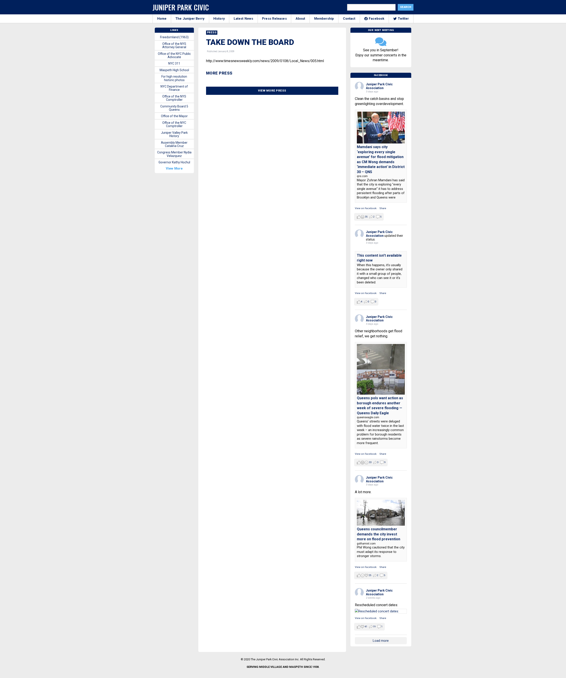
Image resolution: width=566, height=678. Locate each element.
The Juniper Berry (190, 19)
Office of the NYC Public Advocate (174, 55)
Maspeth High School (174, 70)
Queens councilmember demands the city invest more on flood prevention (378, 534)
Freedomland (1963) (174, 37)
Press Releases (274, 19)
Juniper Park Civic (181, 7)
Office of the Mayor (174, 116)
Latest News (243, 19)
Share (382, 208)
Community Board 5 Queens (174, 108)
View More (174, 168)
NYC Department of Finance (174, 88)
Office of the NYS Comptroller (174, 98)
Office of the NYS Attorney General (174, 45)
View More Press (272, 90)
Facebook (376, 19)
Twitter (403, 19)
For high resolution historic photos (174, 78)
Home (161, 19)
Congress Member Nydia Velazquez (174, 154)
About (300, 19)
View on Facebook (366, 208)
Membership (324, 19)
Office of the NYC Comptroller (174, 124)
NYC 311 (174, 63)
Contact (349, 19)
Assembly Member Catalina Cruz (174, 144)
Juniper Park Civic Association (379, 86)
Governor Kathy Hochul (174, 162)
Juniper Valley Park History (174, 134)
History (219, 19)
